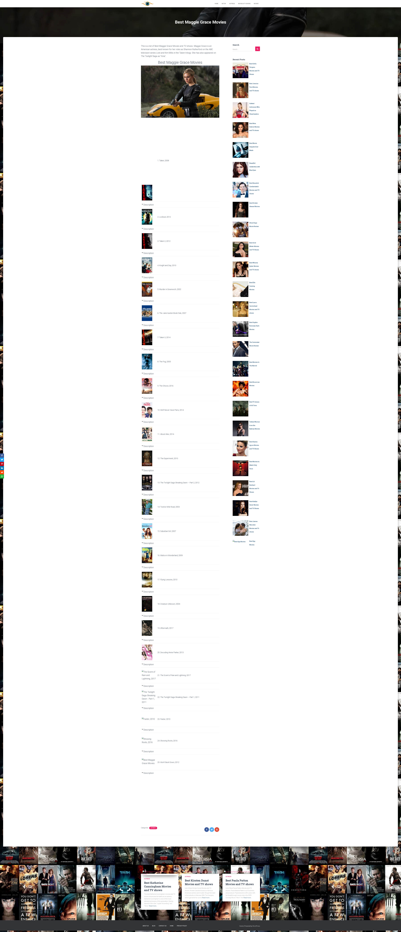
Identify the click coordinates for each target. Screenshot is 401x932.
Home (216, 3)
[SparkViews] (147, 3)
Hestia (241, 926)
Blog (153, 926)
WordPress (256, 926)
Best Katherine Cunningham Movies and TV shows (157, 886)
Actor (224, 3)
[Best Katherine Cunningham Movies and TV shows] (160, 873)
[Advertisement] (149, 152)
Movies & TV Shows (244, 3)
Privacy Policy (182, 926)
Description (148, 204)
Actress (232, 3)
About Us (146, 926)
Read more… (153, 906)
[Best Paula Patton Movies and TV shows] (238, 872)
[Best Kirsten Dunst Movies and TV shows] (197, 872)
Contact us (162, 926)
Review (256, 3)
